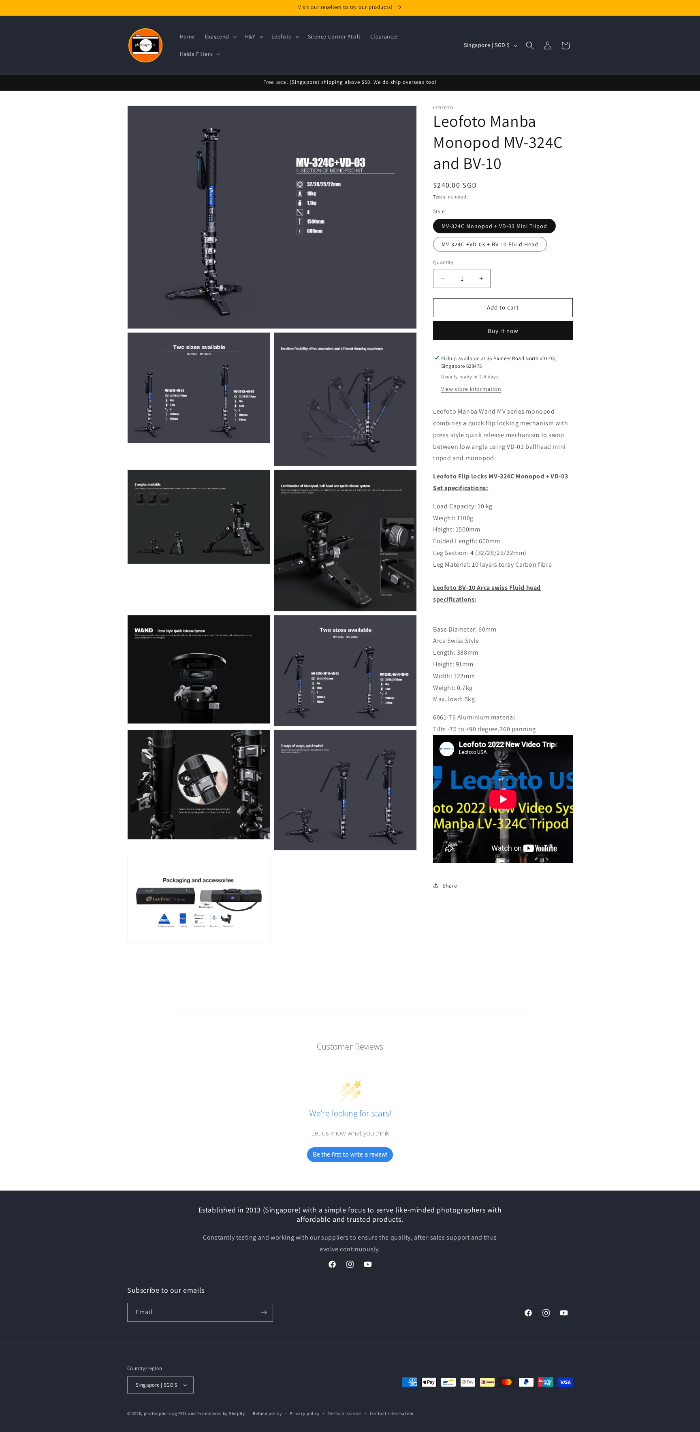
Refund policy (267, 1413)
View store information (471, 389)
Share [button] (449, 885)
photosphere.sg (160, 1413)
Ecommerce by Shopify (221, 1413)
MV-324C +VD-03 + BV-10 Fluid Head (490, 244)
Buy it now (503, 330)
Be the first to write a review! (350, 1154)
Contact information (392, 1413)
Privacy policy (305, 1413)
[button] (220, 36)
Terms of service (345, 1413)
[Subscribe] (264, 1312)
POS (182, 1413)
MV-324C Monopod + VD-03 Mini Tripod (494, 226)
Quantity (443, 262)
